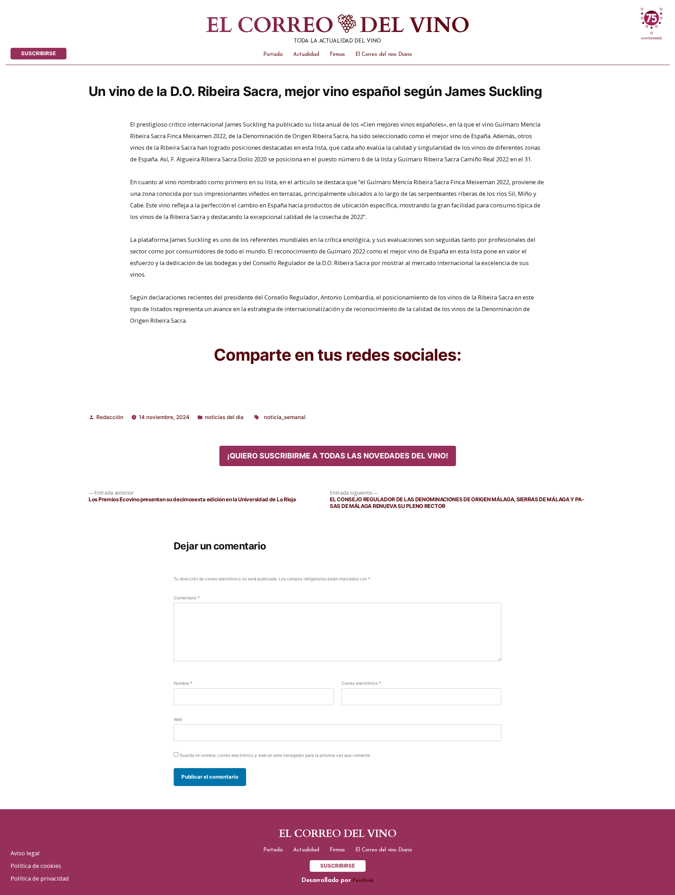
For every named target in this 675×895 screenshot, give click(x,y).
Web (178, 719)
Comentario (187, 597)
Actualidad (306, 54)
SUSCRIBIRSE (38, 53)
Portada (273, 54)
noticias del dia (224, 417)
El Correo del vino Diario (383, 54)
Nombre (183, 683)
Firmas (337, 54)
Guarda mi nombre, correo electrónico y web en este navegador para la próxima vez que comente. (275, 755)
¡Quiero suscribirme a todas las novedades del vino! (337, 455)
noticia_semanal (285, 417)
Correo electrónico (361, 683)
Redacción (109, 417)
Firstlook (363, 880)
